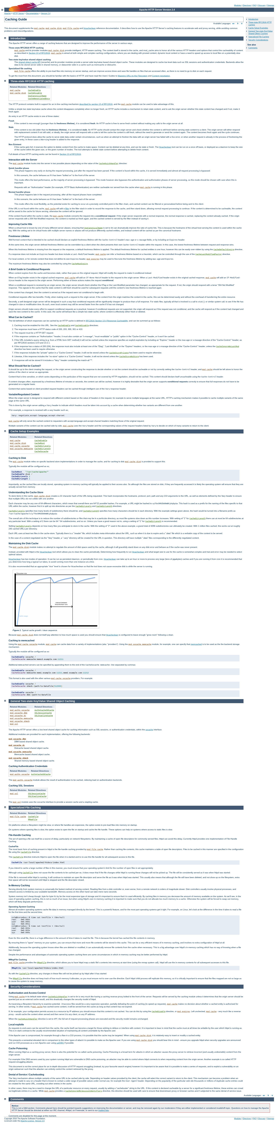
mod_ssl (14, 724)
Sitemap (270, 5)
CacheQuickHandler (108, 163)
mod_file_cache (71, 28)
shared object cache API (30, 62)
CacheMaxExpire (80, 264)
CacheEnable (34, 90)
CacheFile (33, 816)
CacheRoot (39, 443)
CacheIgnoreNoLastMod (227, 346)
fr (238, 23)
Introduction (253, 19)
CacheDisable (35, 93)
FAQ (254, 5)
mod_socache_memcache (21, 449)
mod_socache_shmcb (19, 721)
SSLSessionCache (43, 713)
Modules (237, 5)
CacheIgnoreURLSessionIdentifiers (83, 1091)
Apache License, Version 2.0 (32, 1121)
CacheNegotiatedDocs (39, 99)
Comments (252, 48)
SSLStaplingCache (43, 716)
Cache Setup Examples (258, 28)
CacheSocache (41, 451)
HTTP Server (18, 13)
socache (149, 729)
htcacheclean (90, 28)
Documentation (32, 13)
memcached (196, 644)
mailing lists (103, 1110)
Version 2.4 (45, 13)
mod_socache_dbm (18, 713)
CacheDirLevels (42, 446)
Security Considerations (258, 40)
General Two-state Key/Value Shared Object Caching (260, 32)
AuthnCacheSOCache (44, 710)
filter (67, 208)
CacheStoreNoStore (129, 356)
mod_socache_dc (18, 716)
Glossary (262, 5)
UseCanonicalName (37, 96)
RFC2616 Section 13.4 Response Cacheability (107, 321)
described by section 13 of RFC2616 (96, 104)
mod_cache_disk (54, 28)
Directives (247, 5)
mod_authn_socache (19, 710)
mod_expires (93, 259)
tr (242, 23)
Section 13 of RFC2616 (39, 53)
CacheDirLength (42, 449)
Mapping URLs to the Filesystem (132, 76)
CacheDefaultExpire (223, 249)
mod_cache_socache (19, 446)
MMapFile (32, 819)
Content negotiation (161, 76)
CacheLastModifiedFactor (208, 254)
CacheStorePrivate (119, 353)
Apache (7, 13)
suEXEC (60, 1043)
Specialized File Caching (258, 37)
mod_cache (39, 28)
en (233, 23)
